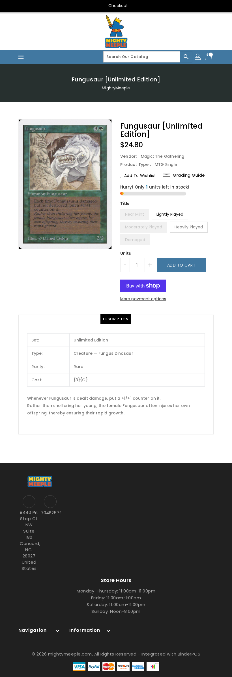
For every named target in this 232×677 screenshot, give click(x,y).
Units (125, 253)
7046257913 (50, 513)
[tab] (115, 319)
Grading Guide (189, 175)
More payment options (143, 299)
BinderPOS (189, 654)
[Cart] (209, 56)
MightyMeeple (116, 88)
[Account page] (198, 56)
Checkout (118, 5)
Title (125, 203)
